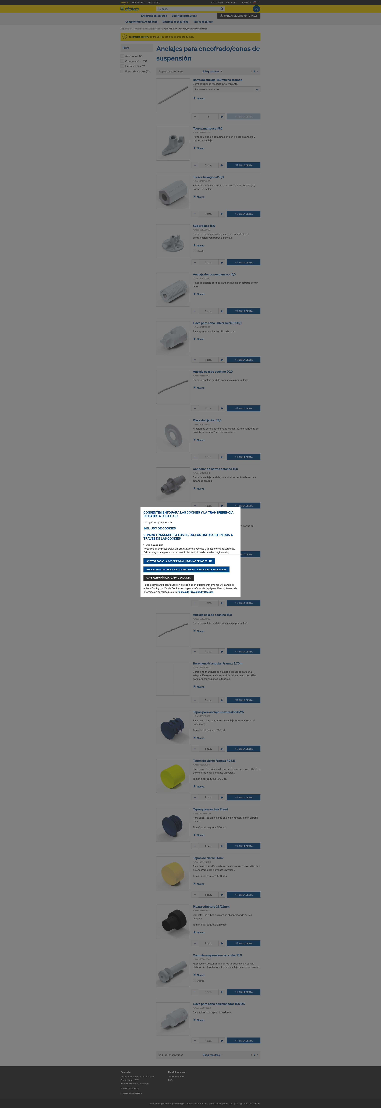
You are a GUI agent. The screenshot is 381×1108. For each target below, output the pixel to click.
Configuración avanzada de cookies (168, 577)
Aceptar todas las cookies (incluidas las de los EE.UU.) (179, 561)
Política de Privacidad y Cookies (195, 592)
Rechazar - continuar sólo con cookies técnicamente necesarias (186, 569)
